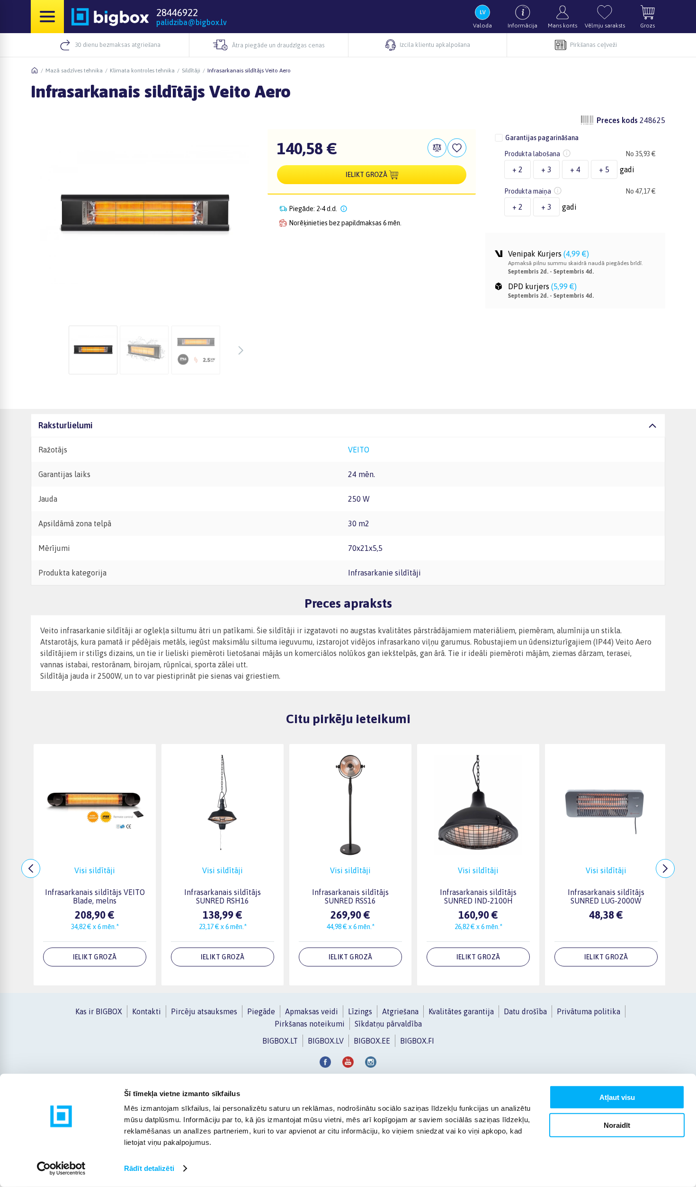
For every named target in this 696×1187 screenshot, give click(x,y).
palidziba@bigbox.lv (191, 22)
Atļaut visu (617, 1097)
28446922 (177, 12)
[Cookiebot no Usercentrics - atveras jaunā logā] (61, 1168)
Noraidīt (617, 1125)
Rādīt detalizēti (149, 1168)
